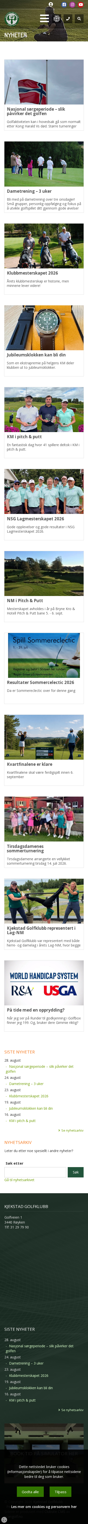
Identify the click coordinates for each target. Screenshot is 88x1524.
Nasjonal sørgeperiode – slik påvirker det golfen (40, 1069)
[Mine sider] (52, 4)
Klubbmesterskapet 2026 (28, 1096)
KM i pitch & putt (22, 1120)
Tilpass (60, 1491)
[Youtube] (81, 5)
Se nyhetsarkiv (72, 1130)
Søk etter (14, 1163)
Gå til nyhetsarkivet (19, 1179)
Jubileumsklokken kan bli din (31, 1108)
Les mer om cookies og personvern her (44, 1506)
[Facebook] (64, 5)
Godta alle (30, 1491)
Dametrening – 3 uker (26, 1083)
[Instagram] (72, 5)
